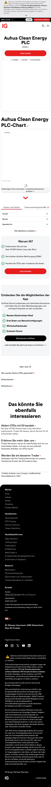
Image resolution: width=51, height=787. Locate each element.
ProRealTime (10, 549)
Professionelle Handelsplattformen (20, 556)
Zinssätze (9, 504)
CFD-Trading (10, 521)
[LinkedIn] (29, 645)
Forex (7, 494)
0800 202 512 (11, 594)
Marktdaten (10, 570)
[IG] (5, 26)
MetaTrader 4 (11, 552)
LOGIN (29, 19)
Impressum (21, 625)
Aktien (8, 500)
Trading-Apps (11, 542)
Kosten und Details (12, 207)
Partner (17, 772)
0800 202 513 (11, 601)
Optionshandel (11, 518)
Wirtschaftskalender (14, 573)
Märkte (8, 489)
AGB (29, 625)
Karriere (24, 772)
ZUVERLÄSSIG (35, 60)
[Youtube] (23, 645)
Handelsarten (11, 514)
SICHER (24, 60)
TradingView (10, 545)
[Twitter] (17, 645)
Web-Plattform (11, 539)
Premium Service (12, 525)
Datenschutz (37, 625)
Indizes (8, 497)
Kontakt (8, 587)
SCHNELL (16, 60)
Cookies (16, 628)
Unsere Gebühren (12, 528)
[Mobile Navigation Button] (48, 25)
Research (9, 565)
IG (6, 625)
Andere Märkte (11, 507)
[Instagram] (12, 645)
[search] (43, 25)
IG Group (9, 772)
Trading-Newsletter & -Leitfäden (19, 580)
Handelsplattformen (14, 534)
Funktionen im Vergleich (15, 559)
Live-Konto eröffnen (42, 19)
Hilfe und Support (28, 594)
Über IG (8, 628)
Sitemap (11, 625)
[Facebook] (6, 645)
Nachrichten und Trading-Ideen (18, 576)
